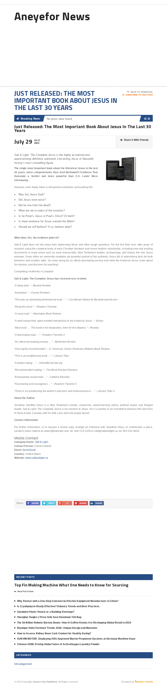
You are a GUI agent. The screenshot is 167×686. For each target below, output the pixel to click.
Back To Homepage (142, 92)
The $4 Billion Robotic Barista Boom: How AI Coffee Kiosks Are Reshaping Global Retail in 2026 (74, 622)
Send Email (29, 450)
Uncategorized (23, 663)
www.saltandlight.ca (36, 457)
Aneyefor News (52, 16)
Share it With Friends (136, 140)
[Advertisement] (126, 53)
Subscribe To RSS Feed (139, 95)
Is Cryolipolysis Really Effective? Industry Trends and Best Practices (58, 606)
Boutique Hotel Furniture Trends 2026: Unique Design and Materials (57, 628)
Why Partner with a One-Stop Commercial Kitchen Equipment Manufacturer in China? (67, 601)
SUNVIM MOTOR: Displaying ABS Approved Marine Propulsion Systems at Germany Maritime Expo (76, 638)
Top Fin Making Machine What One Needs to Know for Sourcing (71, 585)
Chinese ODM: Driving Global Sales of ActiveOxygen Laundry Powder (58, 644)
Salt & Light (41, 442)
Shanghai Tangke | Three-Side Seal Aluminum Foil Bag (49, 617)
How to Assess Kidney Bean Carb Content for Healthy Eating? (54, 633)
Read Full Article (26, 591)
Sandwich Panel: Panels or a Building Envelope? (45, 611)
